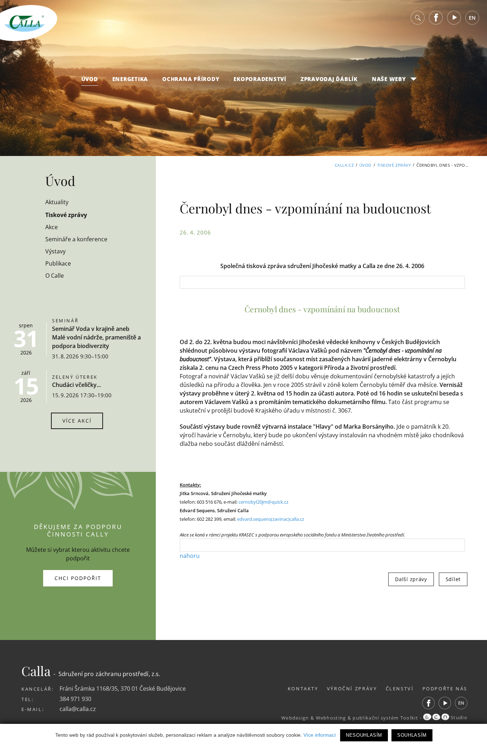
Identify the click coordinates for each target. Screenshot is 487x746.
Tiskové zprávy (394, 165)
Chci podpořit (78, 578)
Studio (458, 717)
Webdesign (295, 717)
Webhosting (331, 717)
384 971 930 (75, 699)
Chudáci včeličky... (76, 385)
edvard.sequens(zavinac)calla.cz (270, 519)
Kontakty (303, 688)
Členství (400, 688)
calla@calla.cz (78, 709)
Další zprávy (411, 579)
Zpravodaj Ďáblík (329, 78)
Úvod (89, 78)
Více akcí (77, 420)
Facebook (436, 17)
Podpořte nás (445, 688)
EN (472, 17)
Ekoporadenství (260, 78)
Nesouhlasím (364, 735)
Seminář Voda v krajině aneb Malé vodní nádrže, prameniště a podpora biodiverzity (96, 337)
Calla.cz (344, 165)
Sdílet (453, 579)
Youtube (454, 17)
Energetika (130, 78)
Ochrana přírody (190, 78)
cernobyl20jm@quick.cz (263, 502)
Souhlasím (412, 735)
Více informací (319, 735)
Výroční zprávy (352, 688)
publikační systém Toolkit (385, 717)
